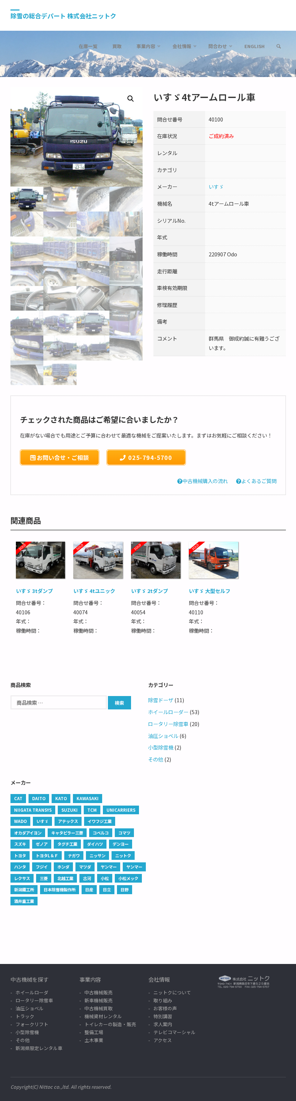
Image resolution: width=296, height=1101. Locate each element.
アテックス (68, 821)
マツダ (85, 867)
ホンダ (63, 867)
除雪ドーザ (160, 700)
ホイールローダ (32, 992)
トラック (25, 1016)
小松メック (128, 878)
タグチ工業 (67, 844)
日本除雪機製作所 (59, 889)
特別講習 (162, 1016)
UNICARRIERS (120, 810)
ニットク (123, 855)
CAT (18, 798)
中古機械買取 (98, 1008)
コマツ (124, 833)
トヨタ (20, 855)
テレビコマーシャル (174, 1032)
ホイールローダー (168, 712)
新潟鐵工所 (24, 889)
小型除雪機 (160, 747)
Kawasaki (88, 798)
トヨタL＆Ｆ (47, 855)
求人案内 (162, 1024)
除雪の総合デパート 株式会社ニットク (63, 15)
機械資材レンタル (103, 1016)
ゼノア (42, 844)
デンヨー (121, 844)
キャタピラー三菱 (67, 833)
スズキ (20, 844)
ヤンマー (109, 867)
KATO (61, 798)
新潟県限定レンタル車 (39, 1048)
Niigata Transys (33, 810)
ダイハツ (95, 844)
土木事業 (93, 1040)
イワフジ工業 (100, 821)
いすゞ (216, 186)
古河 (87, 878)
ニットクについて (172, 992)
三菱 (44, 878)
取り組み (162, 1000)
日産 (89, 889)
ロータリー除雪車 (168, 723)
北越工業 (65, 878)
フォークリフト (32, 1024)
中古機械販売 (98, 992)
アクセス (162, 1040)
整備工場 (93, 1032)
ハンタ (20, 867)
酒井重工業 (24, 901)
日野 (125, 889)
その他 (155, 759)
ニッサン (97, 855)
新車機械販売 (98, 1000)
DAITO (38, 798)
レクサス (22, 878)
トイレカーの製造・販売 (110, 1024)
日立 (107, 889)
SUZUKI (69, 810)
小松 (105, 878)
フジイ (42, 867)
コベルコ (101, 833)
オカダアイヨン (28, 833)
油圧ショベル (163, 735)
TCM (92, 810)
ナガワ (74, 855)
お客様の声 (165, 1008)
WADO (20, 821)
